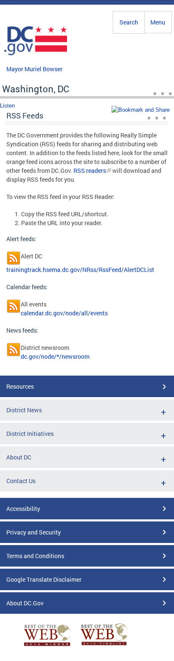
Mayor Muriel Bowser (34, 69)
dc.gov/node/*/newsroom (55, 356)
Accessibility (23, 509)
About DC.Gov (25, 603)
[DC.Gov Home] (36, 54)
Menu (157, 22)
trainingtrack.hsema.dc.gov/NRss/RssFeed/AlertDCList (80, 270)
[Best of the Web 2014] (47, 646)
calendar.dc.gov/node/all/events (64, 313)
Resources (20, 386)
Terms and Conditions (35, 556)
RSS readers (89, 171)
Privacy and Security (33, 532)
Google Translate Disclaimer (44, 579)
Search (129, 22)
